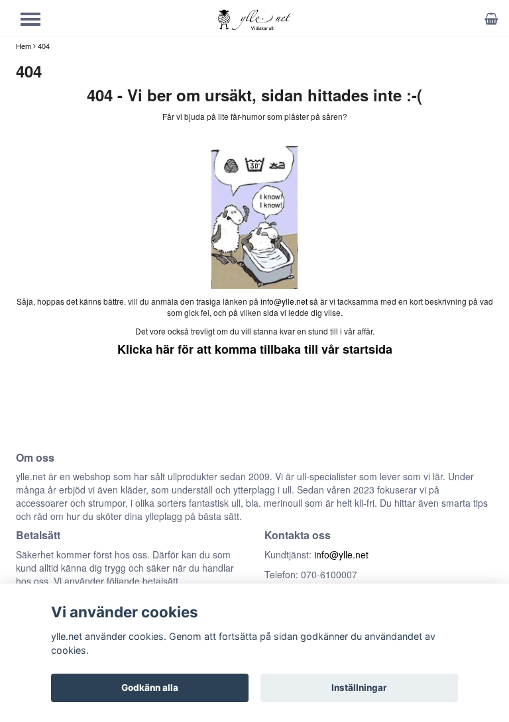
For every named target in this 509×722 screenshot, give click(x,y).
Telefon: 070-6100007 (310, 574)
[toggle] (37, 20)
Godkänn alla (149, 687)
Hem (23, 45)
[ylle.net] (254, 19)
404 (44, 45)
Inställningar (359, 687)
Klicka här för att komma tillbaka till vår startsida (254, 349)
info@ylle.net (284, 301)
